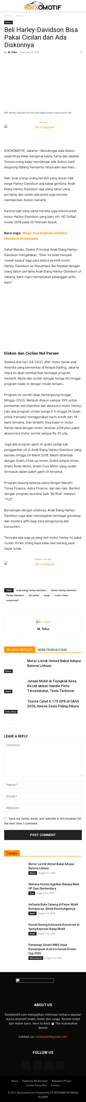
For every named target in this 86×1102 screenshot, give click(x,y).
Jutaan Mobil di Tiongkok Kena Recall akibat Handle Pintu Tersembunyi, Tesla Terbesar (51, 686)
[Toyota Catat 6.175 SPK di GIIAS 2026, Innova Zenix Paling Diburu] (14, 706)
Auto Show (10, 711)
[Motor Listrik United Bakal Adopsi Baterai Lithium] (14, 666)
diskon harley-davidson (64, 590)
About (14, 1081)
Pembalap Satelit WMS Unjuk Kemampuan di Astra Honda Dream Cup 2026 (52, 949)
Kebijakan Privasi (61, 1081)
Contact (55, 1085)
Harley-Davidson (15, 595)
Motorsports (36, 957)
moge (47, 595)
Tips (32, 893)
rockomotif (12, 600)
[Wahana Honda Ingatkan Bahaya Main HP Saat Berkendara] (14, 889)
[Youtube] (60, 1065)
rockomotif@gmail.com (51, 1037)
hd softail (34, 595)
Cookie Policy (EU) (36, 1085)
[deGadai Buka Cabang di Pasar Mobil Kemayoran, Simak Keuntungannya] (14, 909)
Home (7, 15)
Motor (19, 15)
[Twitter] (48, 1065)
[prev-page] (6, 721)
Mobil (8, 691)
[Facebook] (26, 1065)
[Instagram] (37, 1065)
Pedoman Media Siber (35, 1081)
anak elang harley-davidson (31, 590)
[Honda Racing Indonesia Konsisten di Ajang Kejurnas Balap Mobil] (14, 930)
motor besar (61, 595)
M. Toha (12, 52)
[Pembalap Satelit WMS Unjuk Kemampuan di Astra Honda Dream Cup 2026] (14, 950)
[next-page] (13, 721)
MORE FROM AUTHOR (52, 650)
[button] (7, 5)
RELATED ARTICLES (20, 650)
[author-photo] (43, 622)
